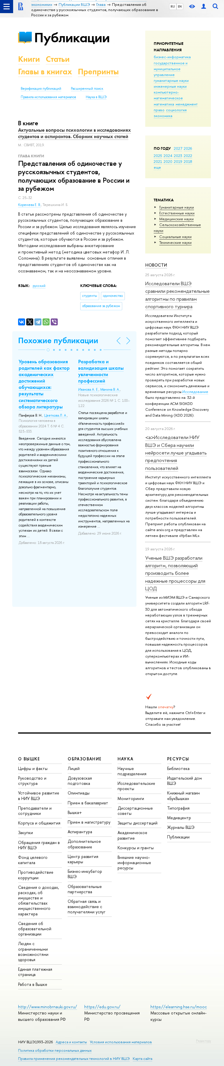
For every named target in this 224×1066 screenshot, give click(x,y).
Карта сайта (142, 1058)
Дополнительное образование (84, 843)
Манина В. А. (110, 389)
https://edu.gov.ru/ (102, 1006)
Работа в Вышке (32, 984)
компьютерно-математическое (168, 95)
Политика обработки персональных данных (55, 1050)
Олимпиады (79, 793)
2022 (188, 155)
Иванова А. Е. (88, 389)
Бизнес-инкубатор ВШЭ (85, 873)
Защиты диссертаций (138, 823)
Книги (29, 59)
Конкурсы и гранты (136, 847)
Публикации (72, 37)
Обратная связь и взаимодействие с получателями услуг (86, 906)
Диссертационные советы (135, 810)
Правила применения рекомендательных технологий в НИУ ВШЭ (74, 1058)
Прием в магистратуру (89, 822)
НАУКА (126, 759)
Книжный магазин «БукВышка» (183, 795)
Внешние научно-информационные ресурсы (134, 862)
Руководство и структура (32, 780)
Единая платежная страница (35, 971)
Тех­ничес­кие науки (175, 242)
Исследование (195, 391)
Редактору (203, 1041)
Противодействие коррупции (35, 874)
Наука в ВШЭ (96, 97)
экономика (163, 115)
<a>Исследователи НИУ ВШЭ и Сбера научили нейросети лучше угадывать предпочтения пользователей (176, 452)
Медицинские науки (176, 218)
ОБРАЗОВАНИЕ (85, 759)
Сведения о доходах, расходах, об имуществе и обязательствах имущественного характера (38, 900)
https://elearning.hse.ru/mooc (178, 1006)
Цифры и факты (33, 768)
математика (164, 104)
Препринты (98, 71)
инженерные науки (170, 86)
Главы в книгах (45, 71)
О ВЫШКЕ (29, 759)
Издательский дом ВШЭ (184, 780)
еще (157, 167)
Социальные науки (175, 236)
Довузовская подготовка (80, 780)
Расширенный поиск (87, 88)
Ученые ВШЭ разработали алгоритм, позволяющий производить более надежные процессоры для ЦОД (175, 573)
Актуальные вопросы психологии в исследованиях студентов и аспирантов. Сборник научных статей (74, 133)
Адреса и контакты (71, 1041)
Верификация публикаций (41, 88)
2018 (188, 161)
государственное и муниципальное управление (171, 68)
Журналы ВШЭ (181, 827)
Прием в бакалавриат (88, 803)
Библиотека (178, 768)
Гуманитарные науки (176, 207)
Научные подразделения (132, 771)
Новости (156, 265)
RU (173, 6)
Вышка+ (75, 812)
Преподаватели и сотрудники (35, 810)
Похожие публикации (58, 340)
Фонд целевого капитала (33, 859)
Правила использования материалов (48, 97)
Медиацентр (179, 817)
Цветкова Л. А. (55, 415)
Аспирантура (80, 831)
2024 (168, 155)
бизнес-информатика (172, 56)
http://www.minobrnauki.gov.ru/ (47, 1006)
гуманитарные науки (171, 80)
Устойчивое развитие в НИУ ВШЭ (38, 795)
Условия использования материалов (121, 1041)
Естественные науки (177, 213)
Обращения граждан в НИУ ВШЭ (39, 845)
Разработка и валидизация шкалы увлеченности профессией (101, 371)
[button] (48, 350)
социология (176, 109)
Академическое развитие (132, 835)
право (159, 109)
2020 (168, 161)
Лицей (74, 768)
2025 (158, 155)
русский (39, 285)
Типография (178, 808)
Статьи (58, 59)
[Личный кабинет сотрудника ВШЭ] (203, 6)
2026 (188, 148)
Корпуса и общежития (39, 823)
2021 (158, 161)
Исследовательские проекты (136, 785)
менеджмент (187, 104)
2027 (178, 148)
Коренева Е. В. (29, 204)
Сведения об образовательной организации (34, 929)
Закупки (25, 832)
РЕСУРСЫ (178, 759)
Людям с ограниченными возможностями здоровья (33, 951)
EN (180, 6)
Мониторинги (131, 798)
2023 (178, 155)
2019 (178, 161)
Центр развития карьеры (83, 859)
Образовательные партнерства (85, 889)
